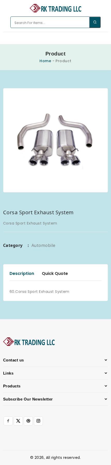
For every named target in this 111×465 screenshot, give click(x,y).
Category (16, 245)
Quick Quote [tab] (55, 273)
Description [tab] (22, 273)
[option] (55, 140)
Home (45, 60)
